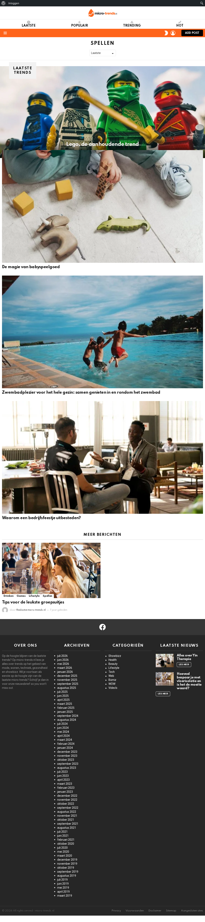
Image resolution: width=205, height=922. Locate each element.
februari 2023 (65, 787)
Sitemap (171, 910)
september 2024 (67, 715)
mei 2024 (63, 731)
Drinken (8, 596)
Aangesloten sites (192, 910)
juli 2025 (62, 691)
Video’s (113, 687)
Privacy (116, 910)
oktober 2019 (65, 867)
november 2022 (67, 799)
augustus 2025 (66, 687)
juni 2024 (63, 727)
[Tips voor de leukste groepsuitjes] (51, 570)
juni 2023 (63, 775)
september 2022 (67, 807)
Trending (132, 25)
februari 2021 (65, 839)
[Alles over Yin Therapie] (165, 660)
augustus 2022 (66, 811)
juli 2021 (62, 831)
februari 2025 (65, 707)
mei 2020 (63, 851)
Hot (179, 25)
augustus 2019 (66, 875)
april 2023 (63, 779)
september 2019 (67, 871)
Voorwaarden (135, 910)
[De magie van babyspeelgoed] (102, 206)
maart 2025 (64, 703)
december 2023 (67, 751)
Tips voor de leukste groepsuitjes (33, 602)
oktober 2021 (65, 819)
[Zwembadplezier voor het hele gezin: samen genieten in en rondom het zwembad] (102, 332)
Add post (192, 33)
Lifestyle (34, 596)
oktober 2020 (65, 843)
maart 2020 (64, 855)
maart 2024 (64, 739)
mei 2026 (63, 663)
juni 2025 (63, 695)
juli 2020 (62, 847)
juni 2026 (63, 659)
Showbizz (115, 655)
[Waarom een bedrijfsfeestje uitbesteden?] (102, 457)
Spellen (47, 596)
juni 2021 (63, 835)
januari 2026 (65, 671)
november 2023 (67, 755)
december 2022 (67, 795)
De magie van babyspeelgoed (31, 267)
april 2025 (63, 699)
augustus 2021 (66, 827)
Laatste (29, 25)
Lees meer (184, 665)
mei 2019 (63, 887)
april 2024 (63, 735)
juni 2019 (63, 883)
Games (21, 596)
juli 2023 (62, 771)
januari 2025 (65, 711)
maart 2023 (64, 783)
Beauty (113, 663)
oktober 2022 (65, 803)
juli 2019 (62, 879)
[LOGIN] (173, 33)
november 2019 (67, 863)
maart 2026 (64, 667)
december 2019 (67, 859)
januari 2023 (65, 791)
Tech (112, 671)
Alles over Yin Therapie (187, 657)
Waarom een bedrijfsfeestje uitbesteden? (41, 518)
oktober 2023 (65, 759)
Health (113, 659)
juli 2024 (62, 723)
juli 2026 (62, 655)
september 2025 (67, 683)
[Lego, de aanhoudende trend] (102, 112)
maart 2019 (64, 895)
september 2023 (67, 763)
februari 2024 (65, 743)
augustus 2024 (66, 719)
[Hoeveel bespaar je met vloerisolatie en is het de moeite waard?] (165, 679)
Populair (79, 25)
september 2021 (67, 823)
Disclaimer (154, 910)
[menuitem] (3, 3)
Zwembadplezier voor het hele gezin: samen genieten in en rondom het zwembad (81, 393)
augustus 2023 (66, 767)
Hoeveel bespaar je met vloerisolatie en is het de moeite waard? (189, 681)
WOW (112, 683)
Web (111, 675)
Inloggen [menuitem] (13, 3)
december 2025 (67, 675)
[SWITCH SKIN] (166, 33)
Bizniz (112, 679)
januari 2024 (65, 747)
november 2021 (67, 815)
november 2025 (67, 679)
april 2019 (63, 891)
